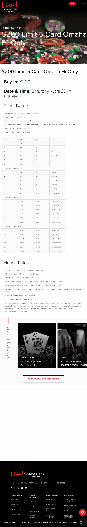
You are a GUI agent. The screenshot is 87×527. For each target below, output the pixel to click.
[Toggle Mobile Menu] (83, 3)
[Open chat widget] (82, 512)
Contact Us (51, 500)
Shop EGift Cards (50, 510)
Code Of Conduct (50, 516)
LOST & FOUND (51, 505)
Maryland (15, 505)
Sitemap (67, 511)
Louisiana (14, 500)
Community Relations (33, 516)
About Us (32, 501)
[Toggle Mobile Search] (79, 3)
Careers (32, 506)
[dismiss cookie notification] (80, 522)
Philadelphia (16, 509)
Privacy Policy (70, 506)
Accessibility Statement (69, 516)
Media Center (34, 511)
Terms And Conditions (68, 500)
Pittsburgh (15, 514)
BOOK (72, 3)
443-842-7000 (60, 483)
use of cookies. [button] (73, 522)
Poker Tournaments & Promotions (43, 379)
